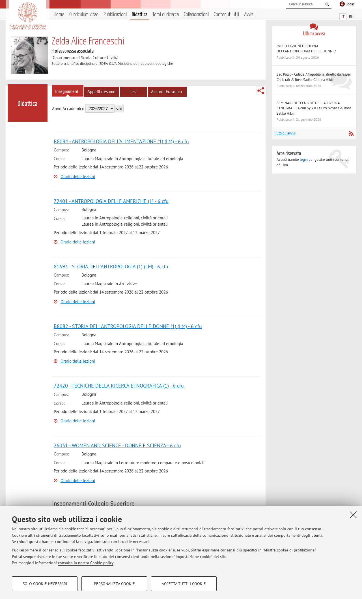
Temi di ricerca (165, 14)
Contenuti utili (226, 14)
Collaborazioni (196, 14)
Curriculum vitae (83, 14)
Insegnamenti (67, 91)
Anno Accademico (68, 108)
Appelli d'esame (101, 91)
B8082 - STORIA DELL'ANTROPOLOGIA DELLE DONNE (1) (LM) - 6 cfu (128, 326)
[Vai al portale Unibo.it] (27, 16)
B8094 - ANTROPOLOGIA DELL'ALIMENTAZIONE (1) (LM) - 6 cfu (121, 141)
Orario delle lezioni (78, 176)
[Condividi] (260, 90)
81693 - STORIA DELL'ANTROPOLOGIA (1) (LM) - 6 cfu (111, 266)
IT (342, 16)
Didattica (139, 14)
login (304, 159)
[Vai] (327, 4)
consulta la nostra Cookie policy (85, 562)
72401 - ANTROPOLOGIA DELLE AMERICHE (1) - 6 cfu (111, 201)
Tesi (133, 91)
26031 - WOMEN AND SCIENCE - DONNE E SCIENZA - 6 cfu (117, 445)
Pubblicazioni (115, 14)
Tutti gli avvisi (285, 133)
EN (351, 16)
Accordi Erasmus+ (167, 91)
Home (59, 14)
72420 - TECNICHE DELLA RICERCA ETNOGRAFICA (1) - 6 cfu (119, 385)
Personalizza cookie (114, 583)
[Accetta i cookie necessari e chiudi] (353, 514)
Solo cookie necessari (45, 583)
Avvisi (249, 14)
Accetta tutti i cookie (184, 583)
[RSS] (351, 133)
